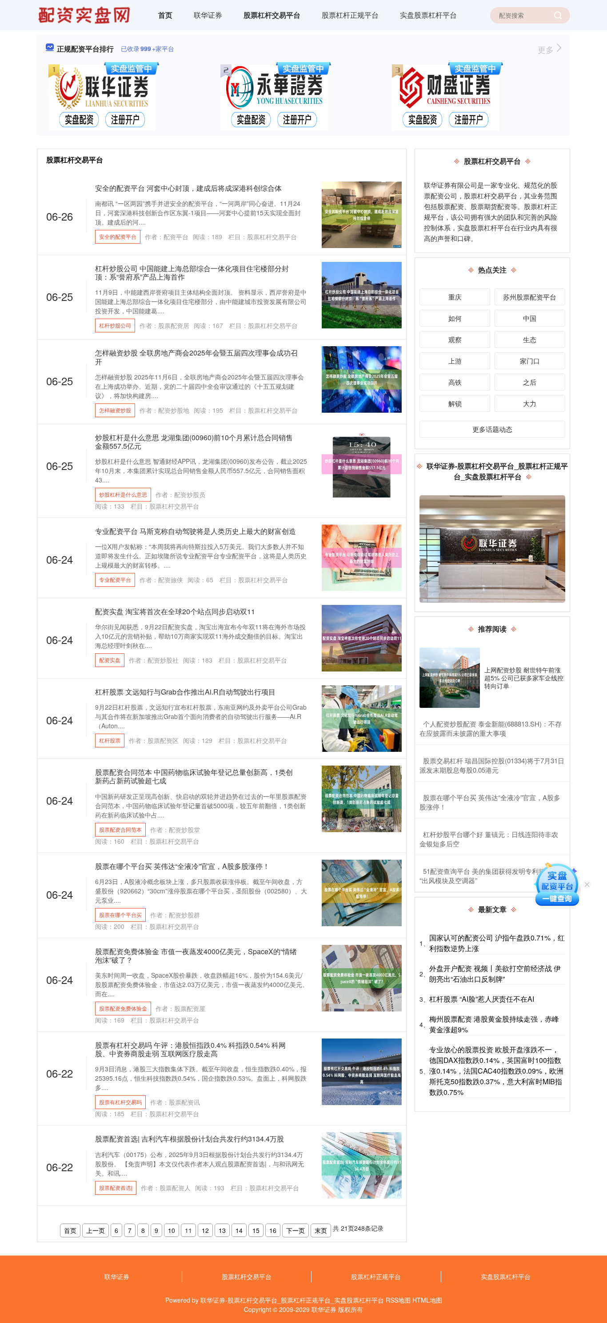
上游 (455, 360)
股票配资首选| (115, 1187)
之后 (529, 382)
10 (171, 1230)
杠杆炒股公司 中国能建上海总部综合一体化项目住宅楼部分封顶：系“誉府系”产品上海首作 (192, 272)
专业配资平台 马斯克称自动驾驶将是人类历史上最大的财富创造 (195, 531)
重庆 (455, 296)
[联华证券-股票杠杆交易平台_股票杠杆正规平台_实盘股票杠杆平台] (85, 14)
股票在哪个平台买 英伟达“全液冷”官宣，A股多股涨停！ (182, 866)
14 (239, 1230)
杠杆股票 (109, 740)
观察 (455, 339)
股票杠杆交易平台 (272, 15)
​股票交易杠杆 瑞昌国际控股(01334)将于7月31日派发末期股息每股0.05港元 (491, 765)
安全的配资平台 (117, 236)
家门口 (530, 360)
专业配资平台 (115, 579)
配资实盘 (109, 659)
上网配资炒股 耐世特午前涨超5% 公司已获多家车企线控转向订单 (523, 677)
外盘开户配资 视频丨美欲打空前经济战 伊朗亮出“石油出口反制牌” (495, 973)
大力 (529, 403)
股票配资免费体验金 (123, 1008)
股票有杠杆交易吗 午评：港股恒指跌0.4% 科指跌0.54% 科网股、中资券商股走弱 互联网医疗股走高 (190, 1049)
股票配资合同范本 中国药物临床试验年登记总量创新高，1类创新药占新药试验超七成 (194, 776)
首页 (165, 15)
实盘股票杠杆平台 (428, 15)
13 (222, 1230)
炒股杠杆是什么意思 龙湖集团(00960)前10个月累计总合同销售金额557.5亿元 (194, 441)
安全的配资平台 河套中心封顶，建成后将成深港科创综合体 (188, 188)
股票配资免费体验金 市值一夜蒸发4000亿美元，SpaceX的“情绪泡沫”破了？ (196, 955)
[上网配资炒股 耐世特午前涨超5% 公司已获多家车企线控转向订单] (449, 678)
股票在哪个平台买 (120, 914)
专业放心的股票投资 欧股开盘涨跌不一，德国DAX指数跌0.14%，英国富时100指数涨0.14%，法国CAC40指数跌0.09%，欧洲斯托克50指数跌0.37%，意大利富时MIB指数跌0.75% (496, 1070)
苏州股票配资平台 (529, 296)
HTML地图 (427, 1299)
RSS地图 (398, 1299)
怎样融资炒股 (115, 410)
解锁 (455, 403)
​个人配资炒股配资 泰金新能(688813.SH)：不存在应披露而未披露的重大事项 (490, 728)
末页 (321, 1230)
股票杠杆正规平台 (350, 15)
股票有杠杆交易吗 (120, 1102)
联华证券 (208, 15)
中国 (529, 318)
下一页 (295, 1230)
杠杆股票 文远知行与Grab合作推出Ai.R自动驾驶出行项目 (185, 692)
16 (272, 1230)
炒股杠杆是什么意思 (123, 494)
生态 (529, 339)
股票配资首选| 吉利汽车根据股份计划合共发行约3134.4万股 (189, 1138)
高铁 (455, 382)
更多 (547, 49)
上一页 (95, 1230)
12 (205, 1230)
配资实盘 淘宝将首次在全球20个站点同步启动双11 (175, 611)
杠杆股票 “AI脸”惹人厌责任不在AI (481, 999)
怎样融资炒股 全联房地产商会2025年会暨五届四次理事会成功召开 (196, 357)
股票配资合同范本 (120, 829)
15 (256, 1230)
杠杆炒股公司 (115, 325)
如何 (455, 318)
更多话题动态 (492, 429)
